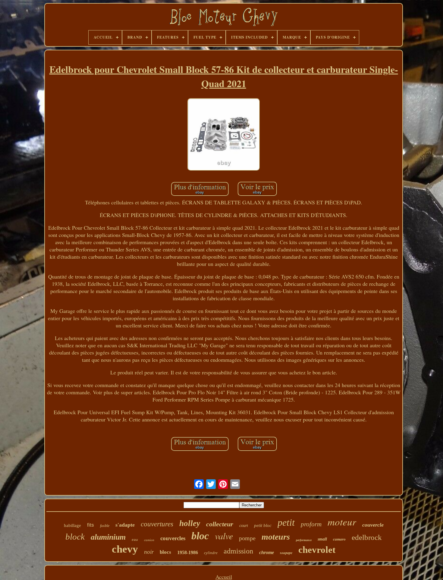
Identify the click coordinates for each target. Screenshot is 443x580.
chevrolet (316, 549)
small (322, 539)
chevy (125, 549)
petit (286, 522)
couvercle (373, 525)
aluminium (108, 537)
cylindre (211, 552)
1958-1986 (187, 552)
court (243, 525)
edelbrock (367, 537)
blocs (165, 552)
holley (189, 523)
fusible (104, 526)
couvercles (172, 538)
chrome (266, 552)
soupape (286, 552)
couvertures (157, 524)
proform (311, 524)
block (75, 536)
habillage (72, 525)
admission (238, 551)
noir (149, 552)
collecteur (219, 524)
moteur (342, 521)
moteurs (276, 536)
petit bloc (263, 525)
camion (149, 540)
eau (135, 540)
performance (304, 540)
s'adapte (125, 525)
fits (90, 525)
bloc (200, 535)
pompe (247, 538)
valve (224, 536)
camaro (339, 539)
